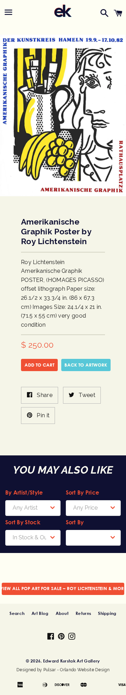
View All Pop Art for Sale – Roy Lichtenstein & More (63, 588)
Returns (83, 613)
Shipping (107, 613)
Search (16, 613)
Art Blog (39, 613)
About (62, 613)
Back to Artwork (85, 365)
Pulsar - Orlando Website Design (76, 669)
